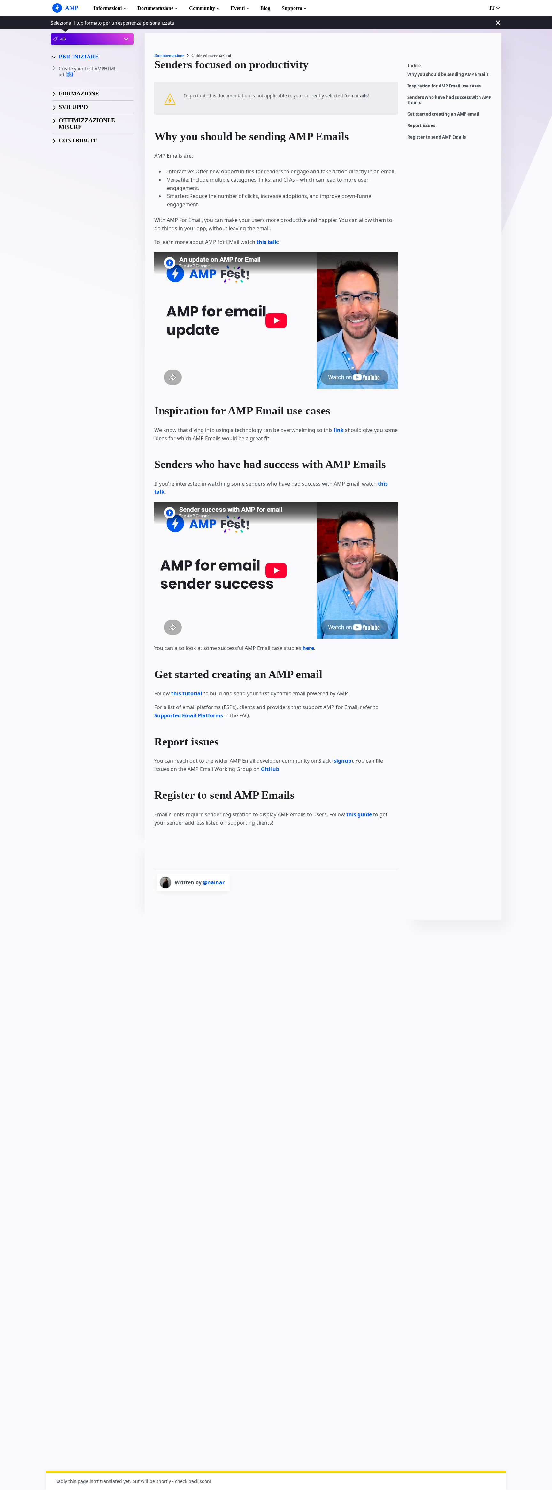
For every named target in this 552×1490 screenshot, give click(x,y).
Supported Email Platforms (188, 715)
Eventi (238, 8)
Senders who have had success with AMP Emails (449, 100)
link (339, 430)
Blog (265, 8)
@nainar (214, 882)
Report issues (421, 125)
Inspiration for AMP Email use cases (444, 86)
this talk (267, 242)
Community (202, 8)
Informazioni (108, 8)
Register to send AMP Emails (436, 137)
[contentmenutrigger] (451, 67)
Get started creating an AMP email (443, 114)
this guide (359, 814)
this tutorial (186, 693)
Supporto (292, 8)
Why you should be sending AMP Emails (447, 74)
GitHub (270, 769)
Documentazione (155, 8)
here (308, 648)
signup (342, 760)
